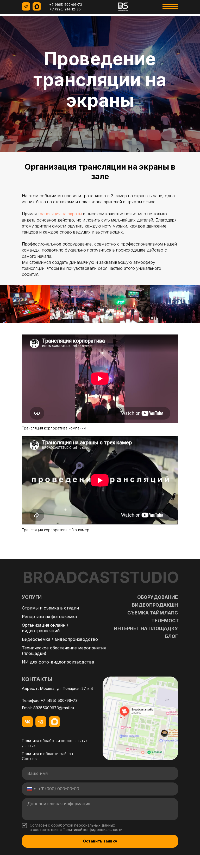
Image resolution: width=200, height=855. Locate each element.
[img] (123, 6)
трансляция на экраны (60, 504)
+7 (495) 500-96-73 (65, 4)
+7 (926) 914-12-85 (65, 9)
